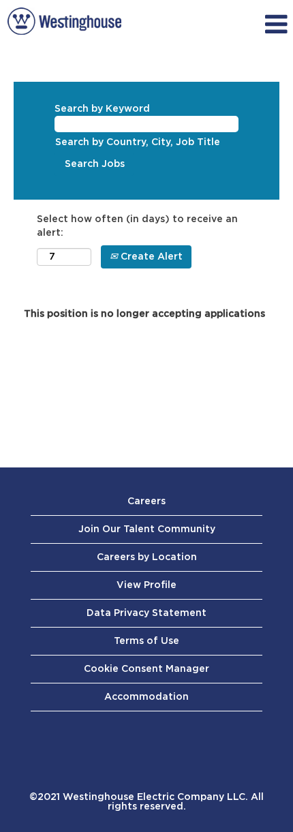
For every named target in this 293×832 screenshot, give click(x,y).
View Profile (146, 585)
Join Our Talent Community (146, 529)
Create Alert (150, 257)
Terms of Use (146, 641)
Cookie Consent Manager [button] (146, 669)
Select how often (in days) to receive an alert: (137, 226)
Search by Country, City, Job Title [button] (137, 142)
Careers (146, 501)
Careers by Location (147, 557)
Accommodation (146, 697)
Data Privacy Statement (146, 613)
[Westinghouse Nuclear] (64, 21)
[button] (250, 24)
